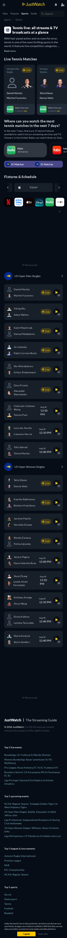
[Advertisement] (30, 241)
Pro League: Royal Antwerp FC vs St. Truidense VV (31, 767)
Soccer (8, 894)
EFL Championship (14, 869)
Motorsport (10, 899)
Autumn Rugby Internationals (20, 855)
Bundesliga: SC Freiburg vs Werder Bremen (27, 754)
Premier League (12, 860)
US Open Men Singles (13, 70)
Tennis (18, 19)
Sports (7, 19)
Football (8, 908)
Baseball (8, 913)
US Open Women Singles (44, 71)
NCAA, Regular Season (16, 874)
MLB (6, 865)
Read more (10, 50)
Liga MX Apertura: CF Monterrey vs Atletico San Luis (32, 836)
